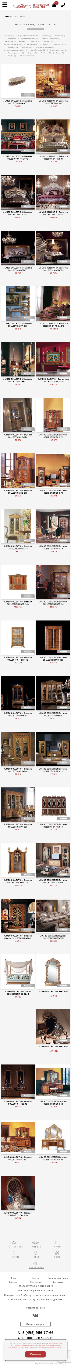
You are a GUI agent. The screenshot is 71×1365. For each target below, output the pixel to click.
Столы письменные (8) (58, 50)
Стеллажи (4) (13, 47)
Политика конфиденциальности (31, 1345)
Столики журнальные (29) (45, 47)
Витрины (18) (60, 36)
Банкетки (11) (9, 36)
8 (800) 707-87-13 (38, 1338)
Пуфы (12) (46, 44)
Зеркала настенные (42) (51, 38)
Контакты (57, 1281)
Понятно (35, 1354)
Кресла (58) (35, 41)
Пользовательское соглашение (35, 1285)
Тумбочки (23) (46, 53)
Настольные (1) (32, 44)
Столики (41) (27, 47)
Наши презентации (58, 1277)
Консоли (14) (22, 41)
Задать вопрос (35, 1324)
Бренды (13, 1281)
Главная (8, 16)
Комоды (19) (8, 41)
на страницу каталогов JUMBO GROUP (35, 28)
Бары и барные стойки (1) (28, 36)
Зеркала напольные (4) (29, 38)
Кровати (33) (49, 41)
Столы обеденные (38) (37, 50)
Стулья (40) (32, 53)
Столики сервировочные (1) (14, 50)
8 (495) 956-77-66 (38, 1332)
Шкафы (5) (12, 56)
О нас (13, 1277)
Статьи (35, 1277)
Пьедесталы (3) (60, 44)
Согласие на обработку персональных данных (46, 1347)
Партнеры (35, 1281)
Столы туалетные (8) (16, 53)
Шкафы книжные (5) (27, 56)
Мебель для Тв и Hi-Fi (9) (13, 44)
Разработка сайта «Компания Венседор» (51, 1364)
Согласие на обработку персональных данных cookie (35, 1295)
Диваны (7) (12, 38)
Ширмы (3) (60, 53)
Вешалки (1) (46, 36)
